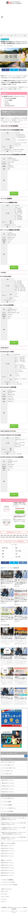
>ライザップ (3, 901)
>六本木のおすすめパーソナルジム (7, 867)
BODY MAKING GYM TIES (9, 105)
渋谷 (11, 535)
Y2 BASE (6, 102)
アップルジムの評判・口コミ (7, 770)
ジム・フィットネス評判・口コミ (8, 808)
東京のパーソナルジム (5, 39)
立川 (23, 535)
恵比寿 (14, 535)
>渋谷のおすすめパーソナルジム (7, 870)
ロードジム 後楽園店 (8, 100)
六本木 (5, 535)
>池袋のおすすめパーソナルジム (7, 862)
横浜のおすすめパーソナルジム (7, 791)
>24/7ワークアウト (4, 891)
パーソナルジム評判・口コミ (7, 798)
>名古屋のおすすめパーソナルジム (7, 850)
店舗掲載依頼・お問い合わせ (7, 907)
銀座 (18, 535)
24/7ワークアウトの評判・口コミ (8, 762)
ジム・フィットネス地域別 (7, 811)
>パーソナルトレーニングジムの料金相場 (9, 884)
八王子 (6, 537)
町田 (10, 537)
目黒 (21, 535)
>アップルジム (4, 899)
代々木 (25, 537)
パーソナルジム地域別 (6, 801)
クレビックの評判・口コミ (6, 773)
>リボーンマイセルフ (5, 896)
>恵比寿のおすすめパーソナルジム (7, 872)
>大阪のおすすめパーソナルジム (7, 848)
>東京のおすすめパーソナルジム (7, 845)
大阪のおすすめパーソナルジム (7, 783)
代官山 (13, 537)
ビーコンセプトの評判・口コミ (7, 765)
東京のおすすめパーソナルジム (7, 780)
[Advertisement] (14, 20)
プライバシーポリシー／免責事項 (20, 907)
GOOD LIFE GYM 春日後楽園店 (10, 98)
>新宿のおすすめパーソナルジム (7, 865)
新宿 (8, 535)
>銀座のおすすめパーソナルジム (7, 875)
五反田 (17, 537)
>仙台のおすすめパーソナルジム (7, 853)
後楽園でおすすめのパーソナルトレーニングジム (13, 96)
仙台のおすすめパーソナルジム (7, 788)
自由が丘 (22, 537)
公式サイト (14, 193)
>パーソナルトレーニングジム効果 (7, 882)
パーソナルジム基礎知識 (6, 804)
